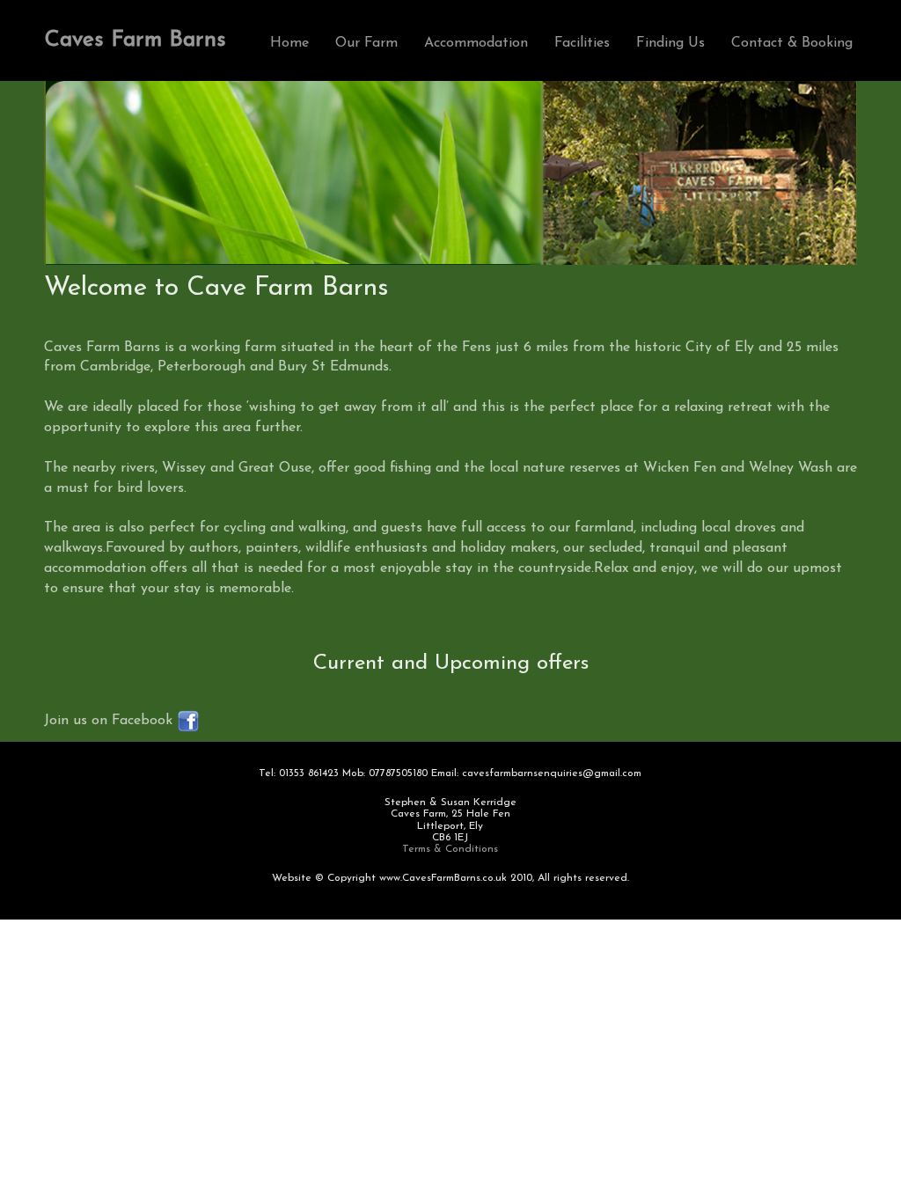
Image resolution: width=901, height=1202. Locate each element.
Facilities (582, 43)
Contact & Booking (792, 43)
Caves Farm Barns (135, 40)
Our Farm (366, 43)
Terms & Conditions (450, 849)
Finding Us (670, 43)
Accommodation (476, 43)
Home (289, 43)
